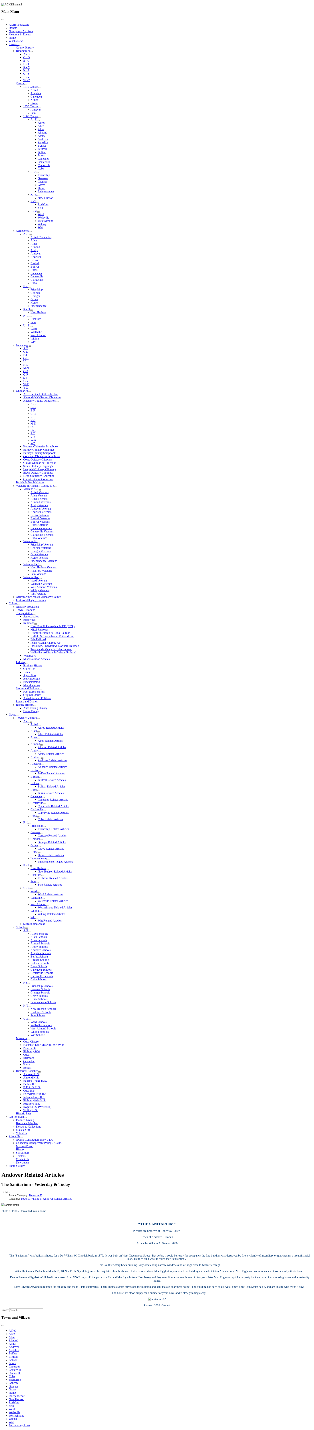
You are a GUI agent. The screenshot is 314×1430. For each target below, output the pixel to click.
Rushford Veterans (41, 570)
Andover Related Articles (52, 760)
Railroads (28, 623)
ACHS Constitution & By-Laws (34, 1139)
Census (20, 83)
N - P (26, 70)
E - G (26, 60)
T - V (26, 76)
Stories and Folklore (27, 688)
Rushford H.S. (31, 1103)
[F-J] (28, 983)
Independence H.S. (34, 1097)
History (20, 1149)
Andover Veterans (41, 508)
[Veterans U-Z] (40, 578)
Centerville (44, 161)
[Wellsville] (43, 898)
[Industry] (26, 663)
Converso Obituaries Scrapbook (41, 456)
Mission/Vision (24, 1146)
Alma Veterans (39, 498)
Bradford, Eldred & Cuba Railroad (50, 632)
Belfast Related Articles (51, 773)
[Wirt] (36, 918)
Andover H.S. (31, 1074)
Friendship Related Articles (53, 829)
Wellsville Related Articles (53, 900)
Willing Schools (40, 1031)
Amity (41, 135)
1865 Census (30, 116)
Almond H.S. (31, 1077)
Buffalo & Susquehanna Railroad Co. (52, 636)
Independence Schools (43, 1002)
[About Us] (21, 1137)
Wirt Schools (38, 1035)
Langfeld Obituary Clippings (39, 469)
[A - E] (38, 120)
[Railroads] (35, 624)
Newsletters (22, 1162)
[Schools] (26, 928)
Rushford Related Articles (52, 878)
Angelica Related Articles (52, 766)
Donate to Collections (28, 1126)
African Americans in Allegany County (38, 596)
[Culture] (18, 604)
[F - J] (37, 172)
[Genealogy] (30, 346)
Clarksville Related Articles (53, 812)
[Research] (20, 45)
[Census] (25, 84)
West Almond (45, 220)
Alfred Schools (39, 933)
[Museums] (28, 1039)
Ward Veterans (39, 580)
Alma (41, 129)
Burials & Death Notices (30, 482)
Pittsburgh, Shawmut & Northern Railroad (55, 645)
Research (14, 44)
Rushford (43, 204)
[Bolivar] (40, 784)
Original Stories (32, 694)
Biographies (23, 50)
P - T (33, 201)
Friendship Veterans (42, 544)
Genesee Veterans (41, 547)
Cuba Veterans (39, 538)
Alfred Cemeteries (41, 237)
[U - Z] (38, 212)
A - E (34, 119)
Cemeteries (22, 230)
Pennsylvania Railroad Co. (46, 642)
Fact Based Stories (34, 691)
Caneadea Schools (41, 969)
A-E (25, 930)
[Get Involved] (25, 1117)
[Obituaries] (29, 391)
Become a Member (27, 1123)
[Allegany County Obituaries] (57, 401)
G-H (26, 358)
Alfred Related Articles (51, 727)
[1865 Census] (39, 117)
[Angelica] (42, 764)
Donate (13, 27)
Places (12, 714)
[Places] (17, 715)
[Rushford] (42, 875)
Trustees (20, 1156)
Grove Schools (39, 995)
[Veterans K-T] (40, 565)
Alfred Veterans (40, 492)
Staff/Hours (22, 1152)
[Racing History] (34, 705)
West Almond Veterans (44, 587)
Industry (20, 662)
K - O (34, 194)
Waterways (29, 655)
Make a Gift (23, 1129)
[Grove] (39, 846)
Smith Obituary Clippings (38, 466)
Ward (41, 214)
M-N (26, 367)
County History (25, 47)
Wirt (40, 227)
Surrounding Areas (34, 923)
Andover (36, 109)
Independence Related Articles (55, 861)
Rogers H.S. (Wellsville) (37, 1106)
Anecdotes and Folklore (37, 698)
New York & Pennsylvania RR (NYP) (53, 626)
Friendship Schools (42, 985)
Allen (41, 126)
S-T (25, 377)
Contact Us (22, 1159)
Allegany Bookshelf (27, 606)
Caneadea (36, 96)
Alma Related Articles (50, 740)
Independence (46, 191)
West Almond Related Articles (55, 907)
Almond (42, 132)
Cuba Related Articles (50, 819)
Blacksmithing (31, 681)
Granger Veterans (41, 551)
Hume (41, 188)
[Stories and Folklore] (40, 689)
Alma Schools (39, 940)
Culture (13, 603)
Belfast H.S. (30, 1084)
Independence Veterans (44, 560)
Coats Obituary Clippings (38, 459)
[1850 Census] (39, 107)
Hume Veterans (39, 557)
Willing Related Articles (51, 914)
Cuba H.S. (29, 1090)
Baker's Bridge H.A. (35, 1080)
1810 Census (30, 86)
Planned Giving (25, 1120)
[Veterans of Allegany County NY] (55, 486)
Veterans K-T (31, 564)
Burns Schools (39, 966)
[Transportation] (34, 614)
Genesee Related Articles (52, 835)
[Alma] (38, 738)
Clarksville (44, 165)
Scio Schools (38, 1015)
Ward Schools (39, 1021)
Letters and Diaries (27, 701)
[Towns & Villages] (38, 718)
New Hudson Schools (43, 1008)
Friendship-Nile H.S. (35, 1093)
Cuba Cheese (31, 1041)
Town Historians (25, 609)
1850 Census (30, 106)
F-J (25, 982)
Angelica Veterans (41, 511)
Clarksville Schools (42, 976)
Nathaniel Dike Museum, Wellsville (43, 1044)
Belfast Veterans (40, 515)
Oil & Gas (29, 668)
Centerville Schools (42, 972)
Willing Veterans (40, 590)
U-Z (25, 1018)
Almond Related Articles (52, 747)
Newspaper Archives (21, 31)
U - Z (34, 211)
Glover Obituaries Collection (39, 462)
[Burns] (38, 790)
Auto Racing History (35, 708)
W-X (26, 384)
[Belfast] (40, 771)
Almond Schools (40, 943)
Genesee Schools (40, 989)
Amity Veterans (39, 505)
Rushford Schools (41, 1012)
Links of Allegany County (31, 600)
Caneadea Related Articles (53, 799)
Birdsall (42, 148)
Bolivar (42, 152)
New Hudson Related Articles (55, 871)
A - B (26, 54)
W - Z (26, 80)
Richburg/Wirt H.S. (34, 1100)
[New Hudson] (47, 869)
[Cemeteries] (30, 231)
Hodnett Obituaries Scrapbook (40, 446)
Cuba (41, 168)
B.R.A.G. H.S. (32, 1087)
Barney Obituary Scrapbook (39, 453)
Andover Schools (41, 950)
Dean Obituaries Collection (39, 475)
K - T (26, 865)
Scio (33, 112)
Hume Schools (39, 999)
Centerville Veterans (42, 531)
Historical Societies (27, 1070)
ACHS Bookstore (19, 24)
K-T (25, 1005)
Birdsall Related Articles (52, 779)
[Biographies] (31, 51)
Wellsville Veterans (41, 583)
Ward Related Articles (50, 894)
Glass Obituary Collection (38, 479)
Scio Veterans (38, 573)
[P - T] (37, 202)
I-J (24, 361)
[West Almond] (47, 905)
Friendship (44, 175)
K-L (25, 364)
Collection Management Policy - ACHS (39, 1142)
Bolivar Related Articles (51, 786)
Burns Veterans (39, 524)
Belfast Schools (39, 956)
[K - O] (38, 195)
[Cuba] (38, 816)
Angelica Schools (41, 953)
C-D (25, 351)
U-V (26, 381)
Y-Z (25, 387)
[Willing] (40, 911)
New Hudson (45, 197)
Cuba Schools (39, 979)
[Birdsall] (40, 777)
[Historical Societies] (39, 1071)
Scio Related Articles (50, 884)
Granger (42, 181)
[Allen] (38, 731)
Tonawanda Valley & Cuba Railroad (51, 649)
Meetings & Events (20, 34)
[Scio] (37, 882)
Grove (41, 184)
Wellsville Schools (41, 1025)
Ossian (34, 103)
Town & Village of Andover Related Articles (46, 1198)
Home (12, 37)
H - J (26, 63)
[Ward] (38, 892)
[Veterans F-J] (38, 542)
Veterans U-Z (31, 577)
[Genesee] (41, 833)
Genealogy (22, 345)
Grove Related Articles (51, 848)
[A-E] (29, 931)
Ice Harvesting (31, 678)
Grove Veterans (39, 554)
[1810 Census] (39, 87)
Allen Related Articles (50, 734)
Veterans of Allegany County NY (35, 485)
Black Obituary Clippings (38, 472)
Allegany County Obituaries (39, 400)
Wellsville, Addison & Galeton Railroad (53, 652)
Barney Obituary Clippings (38, 449)
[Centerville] (44, 803)
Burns (41, 155)
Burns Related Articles (51, 793)
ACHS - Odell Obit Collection (40, 394)
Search (5, 1310)
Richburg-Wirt (31, 1051)
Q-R (25, 374)
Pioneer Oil (29, 1048)
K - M (26, 67)
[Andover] (42, 758)
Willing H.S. (30, 1110)
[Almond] (41, 745)
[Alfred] (39, 725)
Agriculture (29, 675)
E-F (25, 354)
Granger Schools (40, 992)
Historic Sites (23, 1113)
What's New (16, 41)
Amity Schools (39, 946)
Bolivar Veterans (40, 521)
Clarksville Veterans (42, 534)
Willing (42, 224)
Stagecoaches (31, 616)
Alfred (34, 90)
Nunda (34, 99)
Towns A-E (35, 1195)
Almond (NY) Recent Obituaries (42, 397)
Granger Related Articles (52, 842)
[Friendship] (44, 826)
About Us (14, 1136)
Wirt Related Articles (50, 920)
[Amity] (39, 751)
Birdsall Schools (40, 959)
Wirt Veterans (38, 593)
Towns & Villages (26, 717)
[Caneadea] (43, 797)
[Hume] (39, 852)
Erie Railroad (38, 639)
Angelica (36, 93)
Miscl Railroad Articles (36, 659)
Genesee (43, 178)
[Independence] (48, 859)
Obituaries (22, 390)
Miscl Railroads (40, 629)
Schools (20, 927)
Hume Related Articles (51, 855)
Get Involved (16, 1116)
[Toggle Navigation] (2, 19)
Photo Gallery (17, 1165)
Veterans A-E (31, 488)
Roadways (29, 619)
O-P (25, 371)
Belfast (42, 145)
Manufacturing (31, 685)
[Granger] (41, 839)
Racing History (24, 704)
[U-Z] (29, 1019)
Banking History (32, 665)
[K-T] (29, 1006)
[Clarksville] (44, 810)
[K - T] (31, 866)
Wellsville (43, 217)
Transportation (24, 613)
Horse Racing (31, 711)
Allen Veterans (39, 495)
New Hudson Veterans (44, 567)
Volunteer (21, 1133)
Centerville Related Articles (53, 806)
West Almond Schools (43, 1028)
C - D (26, 57)
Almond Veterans (41, 502)
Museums (21, 1038)
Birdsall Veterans (40, 518)
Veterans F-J (30, 541)
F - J (33, 171)
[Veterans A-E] (40, 489)
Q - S (26, 73)
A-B (25, 348)
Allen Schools (39, 936)
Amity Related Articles (51, 753)
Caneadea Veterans (41, 528)
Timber (27, 672)
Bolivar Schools (40, 963)
